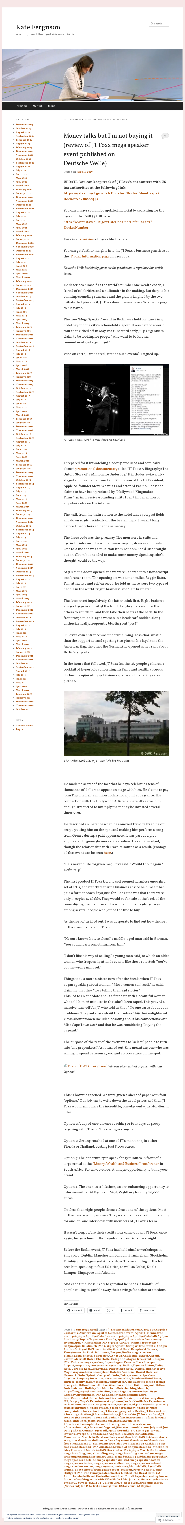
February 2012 (24, 648)
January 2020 (23, 285)
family (80, 1382)
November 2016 (24, 430)
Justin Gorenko (119, 1431)
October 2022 (23, 159)
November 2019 (24, 293)
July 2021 (21, 216)
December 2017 (24, 380)
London (96, 1434)
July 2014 (21, 537)
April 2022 (21, 182)
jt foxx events (99, 1408)
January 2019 (23, 331)
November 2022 (24, 155)
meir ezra (121, 1467)
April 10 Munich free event (115, 1333)
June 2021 (21, 220)
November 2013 (24, 568)
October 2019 (23, 296)
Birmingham (73, 1356)
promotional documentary (96, 468)
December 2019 (24, 289)
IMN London (104, 1395)
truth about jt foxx (105, 1486)
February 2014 (24, 556)
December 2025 (24, 124)
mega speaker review (78, 1467)
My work (37, 106)
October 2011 (23, 663)
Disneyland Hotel (121, 1369)
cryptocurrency (97, 1366)
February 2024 (24, 140)
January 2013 (23, 606)
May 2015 (21, 499)
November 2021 (24, 201)
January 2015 (23, 514)
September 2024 (25, 136)
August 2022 (23, 166)
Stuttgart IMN (73, 1473)
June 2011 (21, 679)
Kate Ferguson (38, 27)
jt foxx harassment (122, 1408)
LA (133, 1431)
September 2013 (25, 575)
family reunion (96, 1382)
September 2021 (25, 208)
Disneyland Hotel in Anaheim (114, 1372)
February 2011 (24, 694)
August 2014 (23, 533)
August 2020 (23, 258)
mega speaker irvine (78, 1463)
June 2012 (21, 633)
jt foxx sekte (127, 1414)
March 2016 (22, 461)
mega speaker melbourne (111, 1463)
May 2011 (21, 682)
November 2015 (24, 476)
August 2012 (23, 625)
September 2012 (25, 621)
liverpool (82, 1434)
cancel (143, 1356)
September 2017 (25, 392)
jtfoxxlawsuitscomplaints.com (85, 1424)
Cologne (117, 1359)
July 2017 (21, 399)
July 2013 (21, 583)
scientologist (153, 1470)
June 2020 (21, 266)
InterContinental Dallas (81, 1398)
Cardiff (154, 1356)
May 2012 (21, 636)
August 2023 (23, 143)
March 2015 (22, 507)
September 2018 (25, 346)
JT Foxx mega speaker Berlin (124, 1411)
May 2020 (21, 270)
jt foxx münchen (92, 1411)
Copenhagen (113, 1362)
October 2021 (23, 205)
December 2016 (24, 426)
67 (165, 135)
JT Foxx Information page (89, 256)
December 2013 (24, 564)
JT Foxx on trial (155, 1411)
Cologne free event (137, 1359)
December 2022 (24, 151)
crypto (80, 1366)
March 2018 (22, 369)
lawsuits (69, 1434)
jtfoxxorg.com (116, 1424)
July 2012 (21, 629)
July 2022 (21, 170)
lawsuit (156, 1431)
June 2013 (21, 587)
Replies (144, 1486)
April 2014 (21, 549)
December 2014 (24, 518)
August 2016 (23, 442)
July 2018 (156, 1427)
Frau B (51, 106)
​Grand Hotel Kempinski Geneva (135, 1349)
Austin (107, 1349)
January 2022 (23, 193)
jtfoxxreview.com (140, 1424)
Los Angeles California (138, 1434)
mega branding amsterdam (135, 1454)
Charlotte (103, 1359)
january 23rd (126, 1405)
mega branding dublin (130, 1457)
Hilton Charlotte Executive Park (101, 1385)
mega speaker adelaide (80, 1460)
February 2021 (24, 235)
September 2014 (25, 530)
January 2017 (23, 422)
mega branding (74, 1454)
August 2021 (23, 212)
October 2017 (23, 388)
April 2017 (21, 411)
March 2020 (23, 277)
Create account (24, 725)
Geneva (130, 1382)
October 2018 (23, 342)
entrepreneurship (117, 1379)
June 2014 (21, 541)
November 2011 (24, 659)
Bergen (115, 1353)
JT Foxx (161, 1405)
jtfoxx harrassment (131, 1418)
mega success (103, 1467)
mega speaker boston (145, 1460)
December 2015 (24, 472)
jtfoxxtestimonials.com (132, 1427)
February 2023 (24, 147)
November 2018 (24, 338)
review (138, 1470)
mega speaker (157, 1457)
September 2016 (25, 438)
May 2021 (21, 224)
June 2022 (21, 174)
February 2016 (24, 465)
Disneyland (99, 1369)
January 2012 (23, 652)
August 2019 (23, 304)
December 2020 (25, 243)
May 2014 (21, 545)
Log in (19, 729)
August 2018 (23, 350)
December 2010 (25, 701)
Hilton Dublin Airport (139, 1385)
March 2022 (22, 185)
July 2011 (21, 675)
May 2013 (21, 591)
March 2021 (22, 231)
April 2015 (21, 503)
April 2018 (21, 365)
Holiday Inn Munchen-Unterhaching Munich (116, 1388)
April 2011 (21, 686)
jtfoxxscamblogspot (101, 1427)
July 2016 (21, 445)
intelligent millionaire (130, 1395)
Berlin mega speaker (136, 1353)
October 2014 (23, 526)
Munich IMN (137, 1467)
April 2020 (22, 273)
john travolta (145, 1405)
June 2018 (21, 357)
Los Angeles (111, 1434)
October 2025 (23, 128)
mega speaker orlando (146, 1463)
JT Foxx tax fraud (148, 1414)
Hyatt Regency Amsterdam (130, 1392)
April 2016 (21, 457)
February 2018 (24, 373)
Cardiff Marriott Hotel (79, 1359)
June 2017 (21, 403)
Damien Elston (143, 1366)
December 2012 (24, 610)
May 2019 (21, 316)
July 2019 (21, 308)
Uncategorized (86, 1330)
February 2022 (24, 189)
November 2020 (25, 247)
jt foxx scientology (105, 1414)
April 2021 (21, 228)
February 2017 (24, 419)
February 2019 (24, 327)
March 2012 (22, 644)
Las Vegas (142, 1431)
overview (87, 239)
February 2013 (24, 602)
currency (115, 1366)
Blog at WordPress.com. (59, 1509)
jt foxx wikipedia (105, 1418)
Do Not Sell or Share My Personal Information (110, 1509)
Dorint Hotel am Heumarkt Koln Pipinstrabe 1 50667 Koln (111, 1373)
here (107, 852)
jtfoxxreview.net (75, 1427)
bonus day (101, 1356)
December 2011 (24, 656)
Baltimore (102, 1353)
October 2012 (23, 617)
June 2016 (21, 449)
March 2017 (22, 415)
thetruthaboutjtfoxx (110, 1476)
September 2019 (25, 300)
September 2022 (25, 163)
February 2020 (24, 281)
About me (22, 106)
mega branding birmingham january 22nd (113, 1455)
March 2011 (22, 690)
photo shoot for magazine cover (97, 1470)
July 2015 (21, 491)
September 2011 (25, 667)
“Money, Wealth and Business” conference (125, 1163)
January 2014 (23, 560)
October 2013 (23, 572)
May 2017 (21, 407)
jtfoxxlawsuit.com (99, 1421)
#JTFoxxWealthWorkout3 (125, 1330)
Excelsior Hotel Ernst (146, 1379)
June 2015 (21, 495)
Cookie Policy (72, 1518)
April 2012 (21, 640)
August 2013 (23, 579)
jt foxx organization (77, 1414)
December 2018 (24, 335)
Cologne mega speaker (87, 1362)
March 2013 (22, 598)
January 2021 (23, 239)
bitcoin (88, 1356)
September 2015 (25, 484)
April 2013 (21, 595)
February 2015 (24, 510)
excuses (69, 1382)
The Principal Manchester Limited (108, 1473)
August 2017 (23, 396)
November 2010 (25, 705)
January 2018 (23, 377)
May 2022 (21, 178)
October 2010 (23, 709)
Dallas (127, 1366)
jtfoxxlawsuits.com (126, 1421)
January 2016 (23, 468)
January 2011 (23, 698)
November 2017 (24, 384)
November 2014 (24, 522)
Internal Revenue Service (116, 1398)
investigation (154, 1398)
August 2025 (23, 132)
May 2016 (21, 453)
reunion (126, 1470)
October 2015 (23, 480)
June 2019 (21, 312)
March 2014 (22, 552)
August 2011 (23, 671)
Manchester (72, 1437)
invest (139, 1398)
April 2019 (21, 319)
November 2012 (24, 614)
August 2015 (23, 487)
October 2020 (23, 251)
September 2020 (25, 254)
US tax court (127, 1486)
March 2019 (22, 323)
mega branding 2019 (100, 1454)
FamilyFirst (116, 1382)
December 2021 (24, 197)
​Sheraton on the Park (79, 1353)
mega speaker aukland (113, 1460)
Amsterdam (87, 1333)
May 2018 (21, 361)
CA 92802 (115, 1356)
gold (74, 1385)
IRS (66, 1401)
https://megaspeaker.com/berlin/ (87, 1392)
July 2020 (21, 262)
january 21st (108, 1405)
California (130, 1356)
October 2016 (23, 434)
